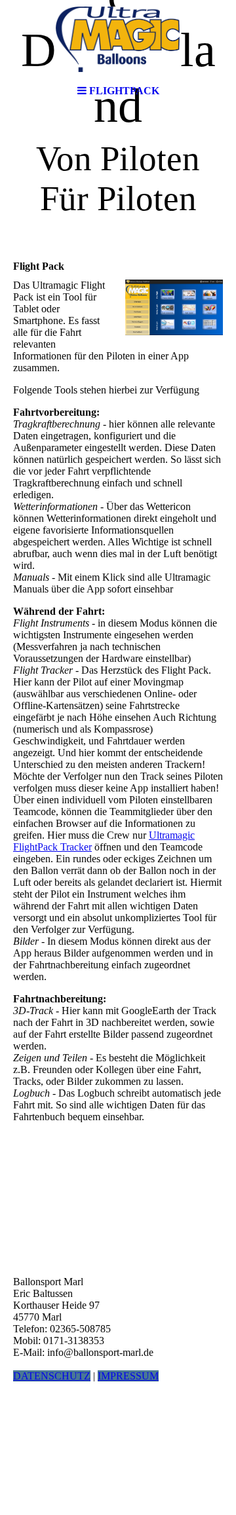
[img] (118, 39)
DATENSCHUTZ (51, 1375)
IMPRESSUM (128, 1375)
